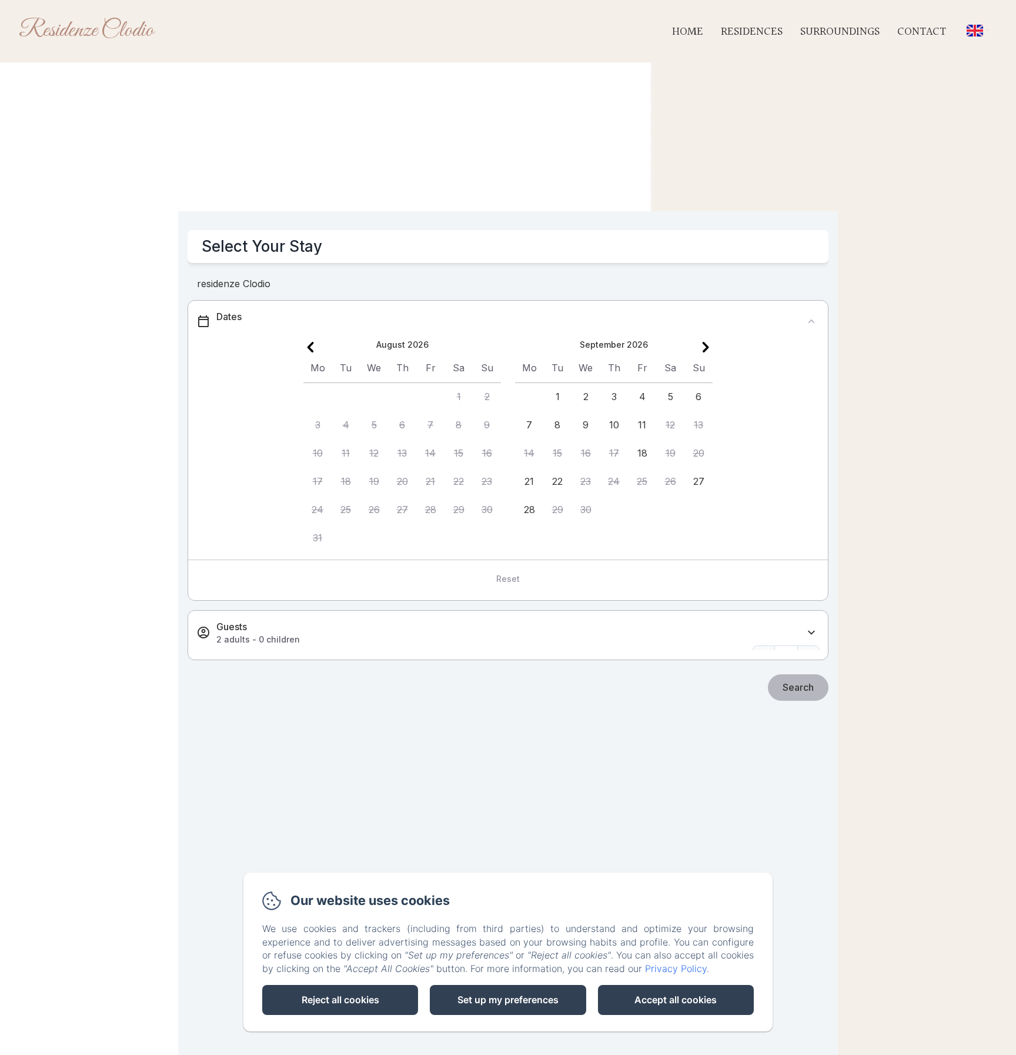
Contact (921, 31)
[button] (458, 397)
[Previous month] (310, 347)
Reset (508, 579)
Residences (752, 31)
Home (687, 31)
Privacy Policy (676, 968)
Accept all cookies (675, 1000)
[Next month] (705, 347)
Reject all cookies (340, 1000)
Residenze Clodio (86, 30)
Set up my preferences (508, 1000)
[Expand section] (811, 632)
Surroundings (840, 31)
